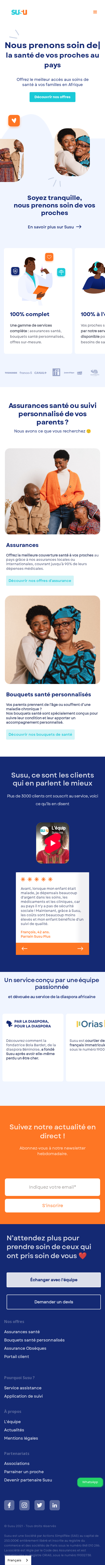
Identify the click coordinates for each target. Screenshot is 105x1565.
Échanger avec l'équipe (53, 1280)
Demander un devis (53, 1302)
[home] (16, 10)
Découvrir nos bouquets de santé (40, 734)
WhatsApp (90, 1482)
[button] (95, 12)
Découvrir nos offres (52, 97)
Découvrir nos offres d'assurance (40, 580)
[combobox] (18, 1560)
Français (14, 1560)
